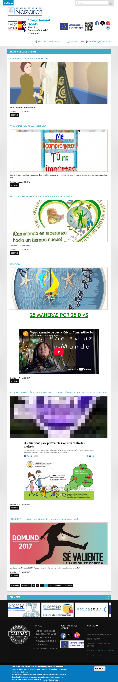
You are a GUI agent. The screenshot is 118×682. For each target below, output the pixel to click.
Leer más (15, 115)
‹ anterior (26, 585)
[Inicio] (25, 11)
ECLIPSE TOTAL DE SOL (44, 637)
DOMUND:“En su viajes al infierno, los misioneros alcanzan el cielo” (45, 518)
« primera (15, 585)
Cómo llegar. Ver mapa (94, 655)
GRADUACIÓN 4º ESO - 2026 (46, 648)
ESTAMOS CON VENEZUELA (46, 641)
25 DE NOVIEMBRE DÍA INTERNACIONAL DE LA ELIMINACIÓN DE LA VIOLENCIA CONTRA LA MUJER (58, 392)
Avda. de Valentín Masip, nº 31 (51, 41)
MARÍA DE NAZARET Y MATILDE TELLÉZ (29, 58)
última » (68, 585)
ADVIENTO (15, 264)
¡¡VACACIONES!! (41, 644)
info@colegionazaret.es (100, 41)
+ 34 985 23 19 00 (76, 41)
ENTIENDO (99, 669)
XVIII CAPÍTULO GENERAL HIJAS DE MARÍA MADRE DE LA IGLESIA (42, 196)
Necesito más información (50, 680)
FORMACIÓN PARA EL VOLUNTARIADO (28, 126)
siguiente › (58, 585)
